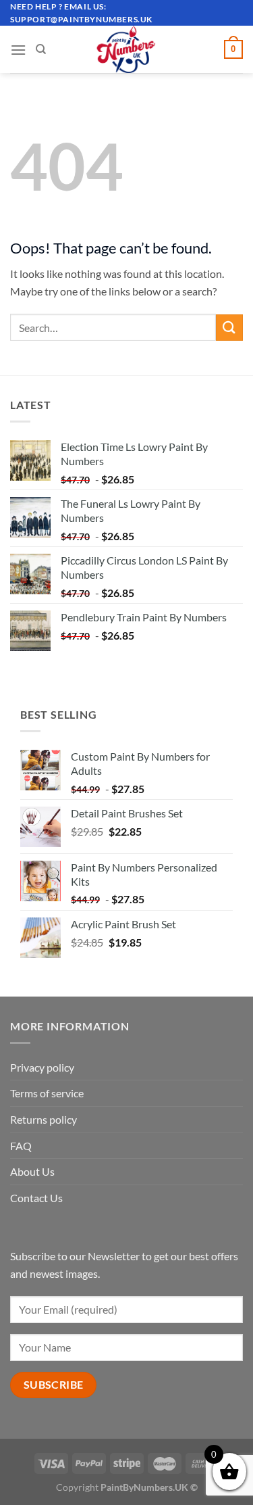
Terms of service (47, 1092)
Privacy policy (42, 1067)
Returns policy (43, 1119)
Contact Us (36, 1197)
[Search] (41, 49)
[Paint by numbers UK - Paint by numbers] (126, 49)
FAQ (21, 1145)
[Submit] (229, 327)
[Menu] (18, 49)
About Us (32, 1171)
